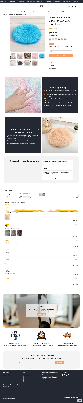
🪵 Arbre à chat (26, 377)
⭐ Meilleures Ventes (27, 375)
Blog (4, 381)
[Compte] (75, 6)
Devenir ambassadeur (8, 386)
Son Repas (40, 11)
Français (69, 6)
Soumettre (59, 362)
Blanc (56, 39)
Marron (65, 39)
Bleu (50, 39)
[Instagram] (66, 375)
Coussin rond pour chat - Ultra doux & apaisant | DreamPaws (17, 14)
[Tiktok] (68, 375)
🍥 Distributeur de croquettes (29, 381)
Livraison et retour (52, 65)
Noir (59, 39)
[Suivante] (79, 328)
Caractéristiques (52, 68)
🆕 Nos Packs (24, 11)
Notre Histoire (6, 377)
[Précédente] (4, 328)
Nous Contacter (6, 375)
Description (51, 62)
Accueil (17, 11)
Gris (62, 39)
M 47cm (51, 44)
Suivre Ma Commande (8, 382)
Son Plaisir (48, 11)
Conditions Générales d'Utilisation (9, 398)
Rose (53, 39)
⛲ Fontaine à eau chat (28, 379)
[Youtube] (64, 375)
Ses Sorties (56, 11)
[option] (27, 34)
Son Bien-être (32, 11)
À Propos (64, 11)
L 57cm (56, 44)
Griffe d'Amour (13, 399)
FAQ (4, 379)
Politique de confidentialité (41, 313)
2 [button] (41, 328)
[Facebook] (62, 375)
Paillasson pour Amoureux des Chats (11, 384)
